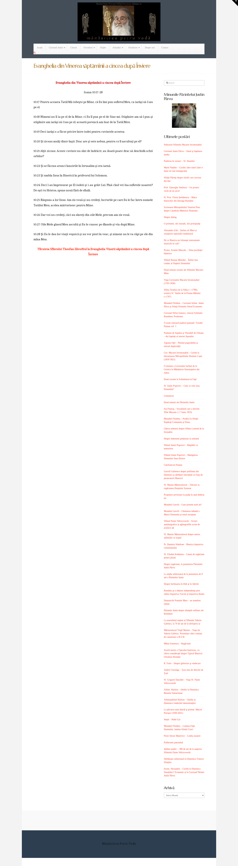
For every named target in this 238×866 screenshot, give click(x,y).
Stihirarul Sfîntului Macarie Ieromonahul (183, 144)
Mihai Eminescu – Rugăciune (177, 643)
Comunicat (169, 396)
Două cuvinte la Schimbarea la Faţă (180, 379)
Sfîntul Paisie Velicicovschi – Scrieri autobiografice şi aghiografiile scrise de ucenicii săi (182, 524)
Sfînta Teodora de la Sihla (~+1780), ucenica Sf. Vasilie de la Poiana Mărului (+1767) (182, 293)
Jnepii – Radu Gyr (172, 719)
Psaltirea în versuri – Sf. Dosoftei (179, 161)
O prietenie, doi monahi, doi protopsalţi (182, 223)
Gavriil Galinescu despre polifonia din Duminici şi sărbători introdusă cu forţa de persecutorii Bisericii (183, 474)
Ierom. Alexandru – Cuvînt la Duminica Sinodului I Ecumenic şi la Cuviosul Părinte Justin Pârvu (184, 772)
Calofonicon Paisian (173, 465)
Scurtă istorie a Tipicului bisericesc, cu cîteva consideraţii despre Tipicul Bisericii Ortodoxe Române (183, 653)
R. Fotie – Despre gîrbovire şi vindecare (182, 663)
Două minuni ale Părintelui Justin (179, 402)
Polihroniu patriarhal (173, 742)
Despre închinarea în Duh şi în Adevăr (181, 584)
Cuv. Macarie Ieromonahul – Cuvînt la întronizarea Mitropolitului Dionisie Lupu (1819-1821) (183, 356)
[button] (235, 3)
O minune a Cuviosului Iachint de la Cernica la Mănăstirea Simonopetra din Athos (181, 369)
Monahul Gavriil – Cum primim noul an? (183, 504)
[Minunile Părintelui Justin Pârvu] (184, 115)
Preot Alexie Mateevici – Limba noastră (182, 736)
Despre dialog (170, 217)
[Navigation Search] (35, 53)
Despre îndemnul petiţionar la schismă (181, 438)
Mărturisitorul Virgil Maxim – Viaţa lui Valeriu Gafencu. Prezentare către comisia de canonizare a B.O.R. (183, 633)
